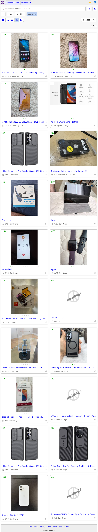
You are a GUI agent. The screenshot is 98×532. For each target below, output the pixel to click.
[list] (3, 20)
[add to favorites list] (3, 76)
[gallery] (17, 20)
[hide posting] (45, 76)
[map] (21, 20)
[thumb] (7, 20)
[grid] (12, 20)
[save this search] (95, 9)
